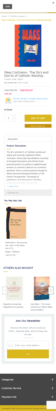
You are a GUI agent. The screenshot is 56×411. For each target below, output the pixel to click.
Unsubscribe (28, 338)
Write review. (23, 83)
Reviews (13, 192)
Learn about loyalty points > (24, 101)
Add (38, 118)
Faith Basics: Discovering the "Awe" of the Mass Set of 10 (16, 245)
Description (13, 139)
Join (28, 354)
